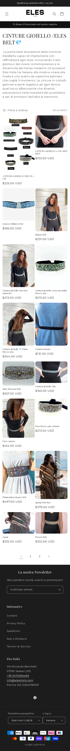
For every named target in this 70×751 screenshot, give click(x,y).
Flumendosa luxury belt (14, 497)
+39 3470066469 (18, 675)
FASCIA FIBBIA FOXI (13, 224)
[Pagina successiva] (48, 556)
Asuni (5, 537)
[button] (7, 14)
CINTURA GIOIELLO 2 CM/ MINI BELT (51, 152)
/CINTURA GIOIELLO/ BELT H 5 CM (18, 177)
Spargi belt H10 (42, 502)
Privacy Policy (16, 623)
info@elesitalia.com (20, 680)
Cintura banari (42, 349)
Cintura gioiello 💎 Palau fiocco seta (15, 350)
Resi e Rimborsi (17, 638)
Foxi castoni (9, 441)
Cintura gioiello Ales (45, 386)
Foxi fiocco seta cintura (47, 426)
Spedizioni (13, 631)
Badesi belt (40, 234)
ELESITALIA (39, 745)
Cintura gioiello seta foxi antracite (15, 292)
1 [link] (21, 556)
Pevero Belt (41, 537)
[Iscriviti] (59, 590)
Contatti (12, 615)
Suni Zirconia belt (12, 389)
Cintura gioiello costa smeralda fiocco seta (51, 292)
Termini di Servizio (19, 646)
